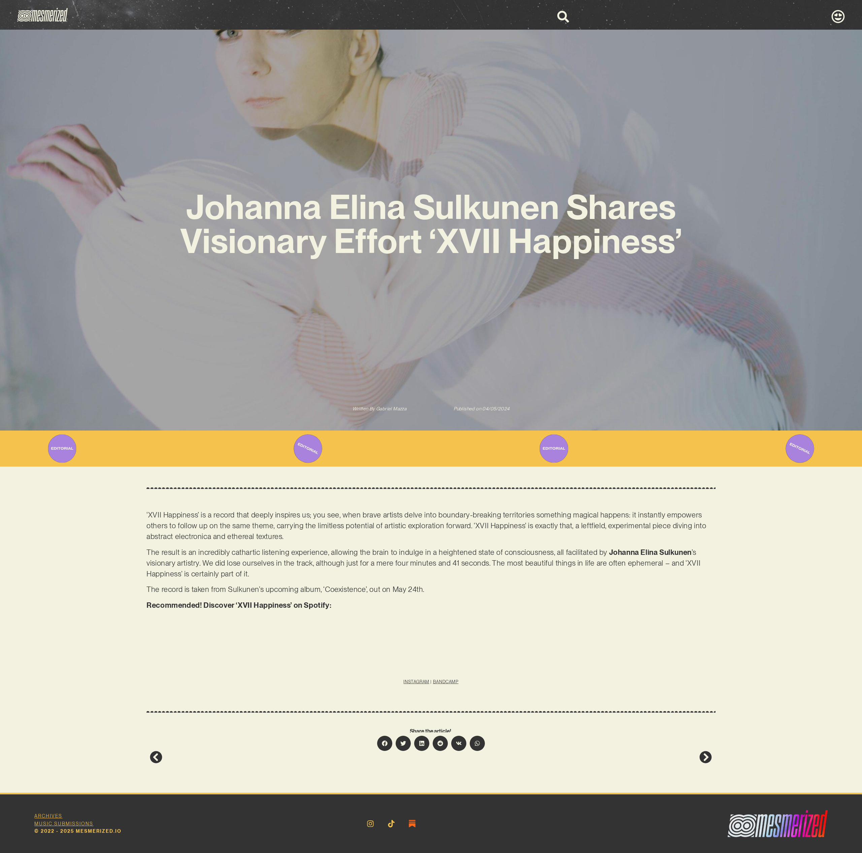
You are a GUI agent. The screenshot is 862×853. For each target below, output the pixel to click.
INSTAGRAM (416, 681)
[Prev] (290, 757)
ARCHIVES (48, 816)
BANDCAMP (446, 681)
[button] (384, 743)
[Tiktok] (391, 823)
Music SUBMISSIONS (63, 823)
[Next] (571, 757)
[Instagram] (370, 823)
